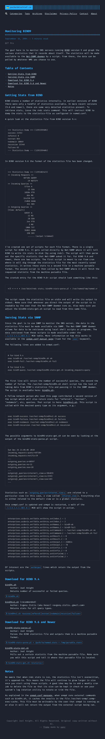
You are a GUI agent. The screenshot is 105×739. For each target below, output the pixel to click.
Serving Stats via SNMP (21, 77)
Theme (46, 727)
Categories (16, 13)
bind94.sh (47, 390)
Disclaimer (51, 13)
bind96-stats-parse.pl (18, 627)
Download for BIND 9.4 (21, 80)
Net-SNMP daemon (35, 56)
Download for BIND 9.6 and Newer (27, 83)
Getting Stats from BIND (22, 74)
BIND (67, 50)
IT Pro (10, 43)
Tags (27, 13)
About (94, 13)
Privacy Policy (68, 13)
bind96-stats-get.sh (17, 648)
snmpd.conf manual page (40, 339)
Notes (11, 86)
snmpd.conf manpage (41, 695)
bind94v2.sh (70, 402)
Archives (37, 13)
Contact (84, 13)
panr (63, 727)
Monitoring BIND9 (18, 31)
